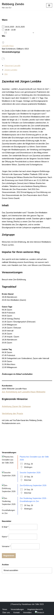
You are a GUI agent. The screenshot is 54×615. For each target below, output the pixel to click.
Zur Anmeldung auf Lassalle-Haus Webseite (23, 392)
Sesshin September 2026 (30, 472)
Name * (5, 537)
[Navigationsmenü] (49, 5)
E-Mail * (5, 527)
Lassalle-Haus (8, 46)
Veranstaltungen (17, 609)
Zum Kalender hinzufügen (19, 33)
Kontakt (16, 612)
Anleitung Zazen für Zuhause (16, 406)
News (4, 609)
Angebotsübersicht (35, 609)
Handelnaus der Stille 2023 (33, 604)
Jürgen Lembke (10, 70)
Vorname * (6, 546)
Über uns (6, 612)
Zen (6, 74)
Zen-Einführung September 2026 (33, 485)
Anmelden (27, 612)
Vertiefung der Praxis (12, 413)
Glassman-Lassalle (12, 65)
